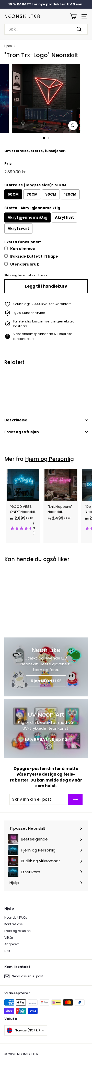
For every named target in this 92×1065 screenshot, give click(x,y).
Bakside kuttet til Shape (34, 256)
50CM (13, 194)
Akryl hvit (64, 217)
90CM (50, 194)
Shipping (10, 275)
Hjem (8, 46)
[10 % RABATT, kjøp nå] (46, 728)
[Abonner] (75, 799)
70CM (32, 194)
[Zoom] (73, 125)
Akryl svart (18, 228)
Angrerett (11, 944)
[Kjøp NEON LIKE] (46, 666)
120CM (70, 194)
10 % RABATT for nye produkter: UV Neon (45, 4)
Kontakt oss (13, 924)
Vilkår (8, 937)
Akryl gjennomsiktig (27, 217)
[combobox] (46, 29)
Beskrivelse (16, 420)
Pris (8, 163)
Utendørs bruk (24, 264)
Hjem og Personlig (49, 459)
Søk (7, 951)
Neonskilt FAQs (15, 917)
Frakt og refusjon (21, 431)
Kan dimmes (22, 248)
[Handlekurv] (73, 16)
